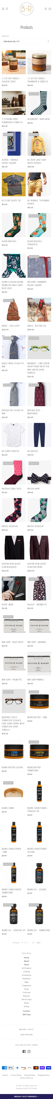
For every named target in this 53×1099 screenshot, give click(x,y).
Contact (26, 1011)
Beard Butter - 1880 (37, 717)
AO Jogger (32, 451)
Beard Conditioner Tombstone (11, 891)
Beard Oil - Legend (36, 889)
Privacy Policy (16, 1075)
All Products (26, 968)
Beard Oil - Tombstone (38, 930)
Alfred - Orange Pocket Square (10, 161)
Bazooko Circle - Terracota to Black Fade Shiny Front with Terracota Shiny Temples (13, 723)
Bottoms (26, 996)
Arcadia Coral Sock (11, 488)
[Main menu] (3, 9)
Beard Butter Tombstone (34, 769)
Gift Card (27, 1014)
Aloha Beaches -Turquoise (35, 243)
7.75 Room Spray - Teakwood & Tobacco (12, 120)
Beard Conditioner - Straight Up (37, 809)
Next (38, 942)
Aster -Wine (8, 604)
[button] (26, 1096)
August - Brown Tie (37, 604)
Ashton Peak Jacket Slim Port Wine (36, 565)
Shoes (26, 1003)
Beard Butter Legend (12, 767)
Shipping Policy (43, 1075)
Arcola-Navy (33, 488)
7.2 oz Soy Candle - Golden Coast (11, 80)
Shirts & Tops (26, 999)
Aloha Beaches (9, 241)
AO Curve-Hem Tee (10, 451)
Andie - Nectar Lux (36, 325)
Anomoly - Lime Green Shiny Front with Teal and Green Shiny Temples (38, 368)
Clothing (26, 971)
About (26, 961)
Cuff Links (26, 992)
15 (33, 942)
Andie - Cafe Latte (11, 325)
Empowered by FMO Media (26, 1088)
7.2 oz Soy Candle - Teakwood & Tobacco (37, 80)
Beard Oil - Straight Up (13, 930)
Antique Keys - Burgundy (34, 412)
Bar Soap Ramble (35, 679)
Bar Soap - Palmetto (12, 679)
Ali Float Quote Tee (11, 200)
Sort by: (5, 36)
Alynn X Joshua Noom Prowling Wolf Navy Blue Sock (12, 285)
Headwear (26, 978)
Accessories (26, 975)
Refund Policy (29, 1075)
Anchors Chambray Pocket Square (37, 283)
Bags (26, 982)
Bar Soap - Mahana (36, 642)
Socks (26, 989)
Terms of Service (26, 1078)
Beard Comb (8, 807)
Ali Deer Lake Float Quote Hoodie (36, 161)
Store (26, 964)
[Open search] (7, 9)
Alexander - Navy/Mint (38, 118)
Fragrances (26, 985)
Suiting (26, 1006)
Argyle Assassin (10, 526)
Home (26, 957)
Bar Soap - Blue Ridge (13, 642)
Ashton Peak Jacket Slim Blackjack (11, 565)
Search (5, 1075)
